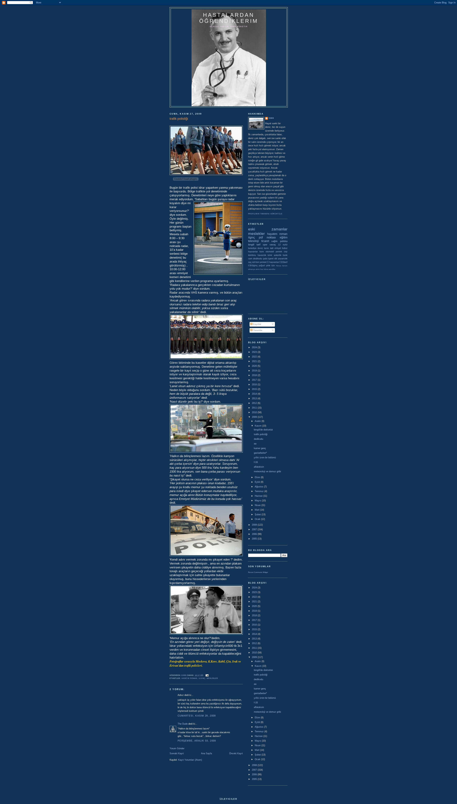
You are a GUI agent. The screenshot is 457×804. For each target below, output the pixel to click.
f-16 (256, 462)
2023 (255, 352)
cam (250, 258)
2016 (255, 384)
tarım (266, 248)
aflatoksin (259, 466)
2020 (255, 366)
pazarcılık (282, 258)
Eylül (258, 482)
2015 (255, 389)
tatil (271, 248)
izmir (270, 255)
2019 (255, 370)
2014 (255, 393)
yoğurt (262, 265)
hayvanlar (253, 251)
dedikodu (257, 258)
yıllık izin (270, 265)
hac (261, 269)
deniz (260, 248)
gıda (265, 258)
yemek (279, 251)
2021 (255, 361)
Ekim (258, 477)
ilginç (202, 678)
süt (253, 262)
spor (265, 244)
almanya (251, 269)
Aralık (258, 421)
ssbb (271, 118)
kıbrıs (266, 269)
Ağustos (259, 486)
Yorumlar (257, 330)
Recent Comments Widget (258, 572)
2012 (255, 403)
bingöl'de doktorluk (263, 429)
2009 (255, 417)
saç (250, 262)
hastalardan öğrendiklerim (228, 18)
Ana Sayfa (206, 753)
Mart (257, 509)
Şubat (258, 514)
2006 (255, 534)
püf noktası (267, 237)
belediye (252, 248)
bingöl (251, 244)
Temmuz (259, 491)
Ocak (258, 519)
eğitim (283, 237)
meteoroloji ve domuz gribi (267, 471)
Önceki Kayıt (236, 753)
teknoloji (253, 241)
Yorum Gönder (177, 748)
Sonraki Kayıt (177, 753)
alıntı (258, 269)
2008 (255, 524)
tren (257, 262)
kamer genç (260, 448)
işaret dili (272, 258)
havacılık (262, 255)
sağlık (274, 241)
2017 (255, 380)
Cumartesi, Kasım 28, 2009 (197, 715)
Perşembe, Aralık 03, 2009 (197, 740)
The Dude (183, 723)
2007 (255, 529)
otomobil (270, 251)
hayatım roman (189, 678)
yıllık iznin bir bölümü (265, 457)
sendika (272, 269)
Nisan (258, 505)
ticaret (265, 241)
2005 (255, 538)
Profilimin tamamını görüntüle (265, 214)
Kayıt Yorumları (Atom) (190, 759)
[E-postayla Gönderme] (207, 675)
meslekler (212, 678)
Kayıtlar (256, 324)
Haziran (259, 496)
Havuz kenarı (281, 266)
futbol (284, 248)
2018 (255, 375)
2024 (255, 347)
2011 (255, 407)
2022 (255, 356)
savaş (273, 244)
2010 (255, 412)
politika (283, 241)
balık (285, 255)
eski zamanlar (267, 229)
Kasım (258, 425)
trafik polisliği (260, 434)
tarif (258, 244)
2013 (255, 398)
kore (262, 251)
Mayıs (258, 500)
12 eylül (282, 244)
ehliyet (278, 248)
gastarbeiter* (260, 453)
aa (255, 443)
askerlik (277, 255)
